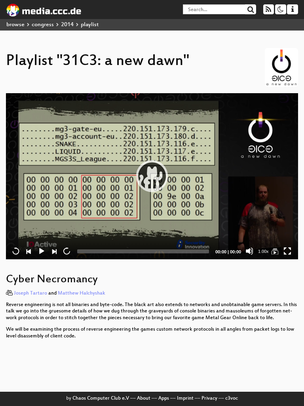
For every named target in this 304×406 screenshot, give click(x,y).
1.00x (263, 251)
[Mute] (249, 251)
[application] (152, 176)
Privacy (209, 398)
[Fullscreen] (287, 251)
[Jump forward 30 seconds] (66, 251)
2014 (67, 24)
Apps (163, 398)
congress (43, 24)
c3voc (231, 398)
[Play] (152, 176)
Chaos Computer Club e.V (100, 398)
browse (15, 24)
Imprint (185, 398)
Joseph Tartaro (30, 293)
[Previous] (28, 251)
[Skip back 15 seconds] (15, 251)
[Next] (53, 251)
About (143, 398)
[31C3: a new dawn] (274, 251)
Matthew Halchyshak (81, 293)
